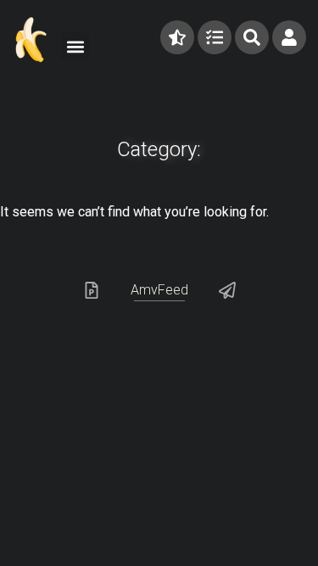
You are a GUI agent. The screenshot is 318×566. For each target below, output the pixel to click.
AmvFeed (159, 290)
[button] (75, 46)
